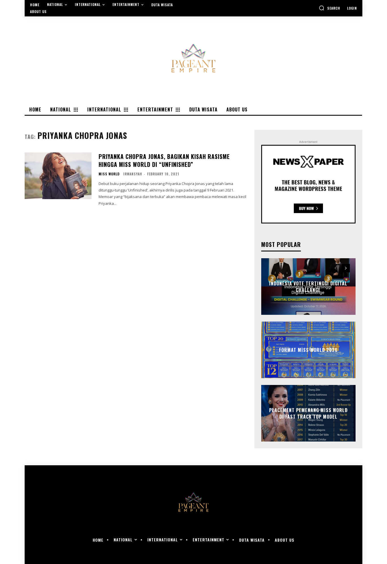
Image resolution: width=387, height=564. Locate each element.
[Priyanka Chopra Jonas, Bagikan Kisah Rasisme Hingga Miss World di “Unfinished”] (58, 175)
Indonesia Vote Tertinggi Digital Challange (308, 286)
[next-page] (346, 268)
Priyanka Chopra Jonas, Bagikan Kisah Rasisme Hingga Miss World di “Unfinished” (164, 160)
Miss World (109, 174)
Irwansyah (132, 173)
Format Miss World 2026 (308, 349)
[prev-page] (335, 268)
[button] (329, 8)
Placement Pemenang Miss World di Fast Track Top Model (308, 413)
